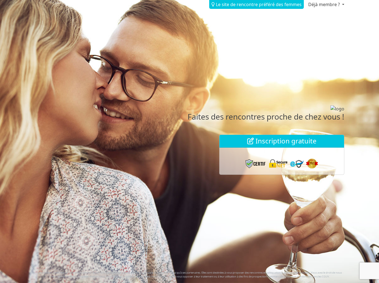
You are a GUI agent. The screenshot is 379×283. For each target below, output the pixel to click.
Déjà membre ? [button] (324, 4)
